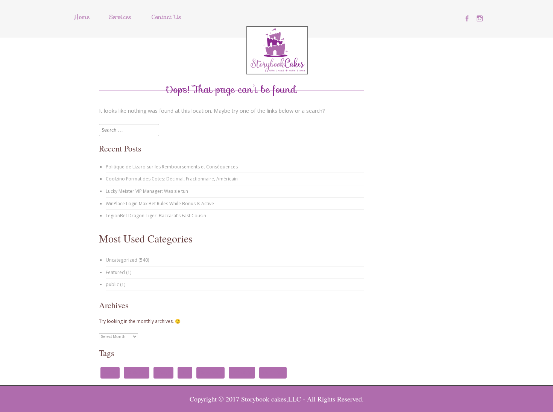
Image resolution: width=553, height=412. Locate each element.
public (112, 284)
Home (81, 17)
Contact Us (166, 17)
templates (242, 372)
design (163, 372)
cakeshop (136, 372)
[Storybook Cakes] (277, 72)
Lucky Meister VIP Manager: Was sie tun (147, 191)
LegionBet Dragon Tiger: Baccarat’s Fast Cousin (156, 215)
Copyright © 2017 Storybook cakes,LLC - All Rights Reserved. (277, 398)
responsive (210, 372)
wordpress (273, 372)
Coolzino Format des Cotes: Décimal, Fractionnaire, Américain (172, 179)
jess (185, 372)
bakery (110, 372)
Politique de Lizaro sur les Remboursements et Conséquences (172, 167)
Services (120, 17)
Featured (115, 272)
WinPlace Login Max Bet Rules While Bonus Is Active (160, 203)
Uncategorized (121, 260)
